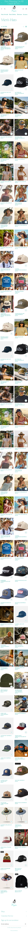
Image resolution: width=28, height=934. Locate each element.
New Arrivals (4, 14)
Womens (19, 14)
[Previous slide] (1, 2)
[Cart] (26, 8)
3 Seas (11, 927)
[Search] (4, 8)
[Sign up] (25, 924)
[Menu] (1, 8)
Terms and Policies (14, 930)
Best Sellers (12, 14)
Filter (5, 26)
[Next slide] (26, 2)
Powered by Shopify (17, 927)
